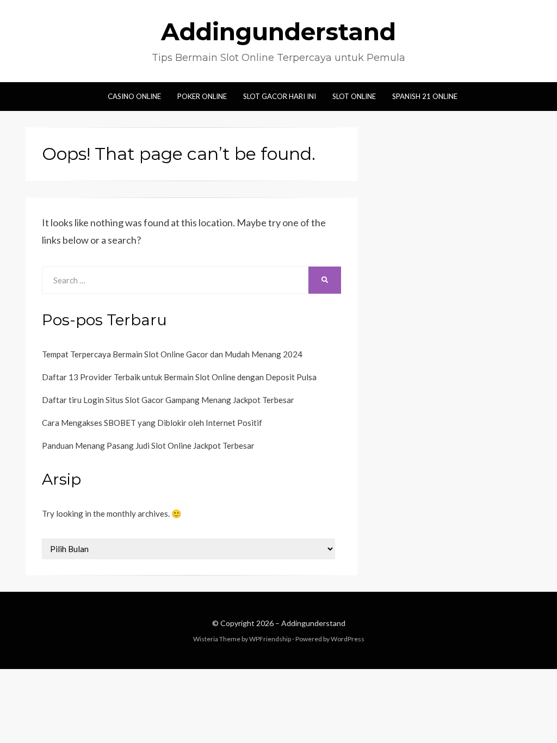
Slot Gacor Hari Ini (279, 96)
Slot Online (354, 96)
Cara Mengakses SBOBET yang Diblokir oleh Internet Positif (152, 423)
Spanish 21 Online (424, 96)
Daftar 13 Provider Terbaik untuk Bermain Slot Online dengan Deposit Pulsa (179, 377)
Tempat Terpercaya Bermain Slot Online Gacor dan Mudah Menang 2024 (172, 354)
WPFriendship (270, 639)
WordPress (347, 639)
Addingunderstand (278, 31)
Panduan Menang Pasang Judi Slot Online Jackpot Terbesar (148, 445)
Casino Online (134, 96)
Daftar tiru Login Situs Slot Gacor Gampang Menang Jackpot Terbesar (168, 400)
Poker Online (202, 96)
